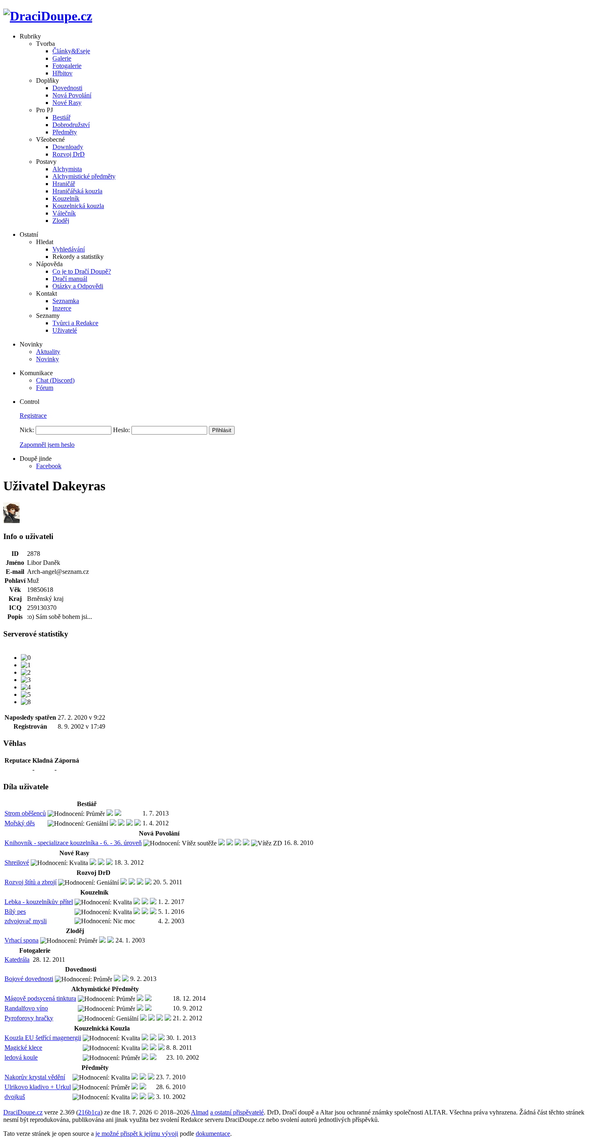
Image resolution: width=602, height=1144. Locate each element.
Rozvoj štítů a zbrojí (31, 882)
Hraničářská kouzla (77, 191)
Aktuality (48, 351)
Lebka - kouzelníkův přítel (39, 901)
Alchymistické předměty (83, 176)
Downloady (67, 146)
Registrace (33, 415)
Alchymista (67, 168)
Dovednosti (67, 87)
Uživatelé (64, 330)
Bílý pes (15, 911)
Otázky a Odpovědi (77, 286)
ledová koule (21, 1057)
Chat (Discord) (55, 380)
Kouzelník (65, 198)
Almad (199, 1112)
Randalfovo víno (26, 1008)
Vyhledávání (68, 249)
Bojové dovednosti (29, 978)
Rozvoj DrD (68, 154)
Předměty (64, 132)
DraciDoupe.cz (23, 1112)
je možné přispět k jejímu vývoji (136, 1133)
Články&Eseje (71, 51)
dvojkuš (15, 1096)
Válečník (64, 213)
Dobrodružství (71, 124)
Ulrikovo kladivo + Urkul (38, 1086)
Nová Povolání (71, 95)
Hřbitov (62, 73)
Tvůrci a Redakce (75, 322)
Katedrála (17, 959)
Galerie (61, 58)
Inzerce (61, 308)
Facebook (48, 465)
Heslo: (121, 429)
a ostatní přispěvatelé (237, 1112)
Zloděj (60, 220)
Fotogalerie (66, 65)
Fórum (44, 387)
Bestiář (61, 117)
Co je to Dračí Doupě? (81, 271)
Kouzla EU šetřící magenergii (43, 1037)
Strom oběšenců (25, 813)
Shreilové (17, 862)
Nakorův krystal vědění (35, 1077)
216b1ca (89, 1112)
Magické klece (23, 1047)
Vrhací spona (21, 940)
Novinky (47, 359)
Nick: (27, 429)
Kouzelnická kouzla (78, 205)
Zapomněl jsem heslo (47, 444)
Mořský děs (20, 823)
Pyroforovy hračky (29, 1018)
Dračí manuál (69, 278)
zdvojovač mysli (26, 920)
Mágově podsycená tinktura (40, 998)
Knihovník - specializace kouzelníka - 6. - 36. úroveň (73, 842)
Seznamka (65, 300)
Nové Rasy (66, 102)
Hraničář (63, 183)
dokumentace (213, 1133)
